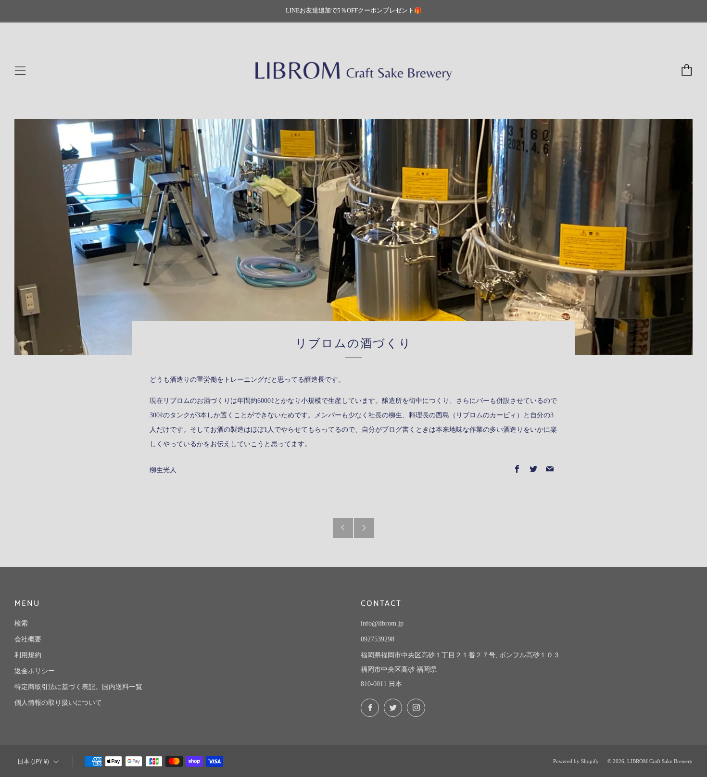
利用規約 (27, 655)
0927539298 (377, 639)
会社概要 (27, 639)
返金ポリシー (34, 671)
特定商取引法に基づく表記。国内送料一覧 (78, 686)
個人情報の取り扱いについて (58, 702)
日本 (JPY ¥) (33, 761)
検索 (21, 623)
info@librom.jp (382, 623)
